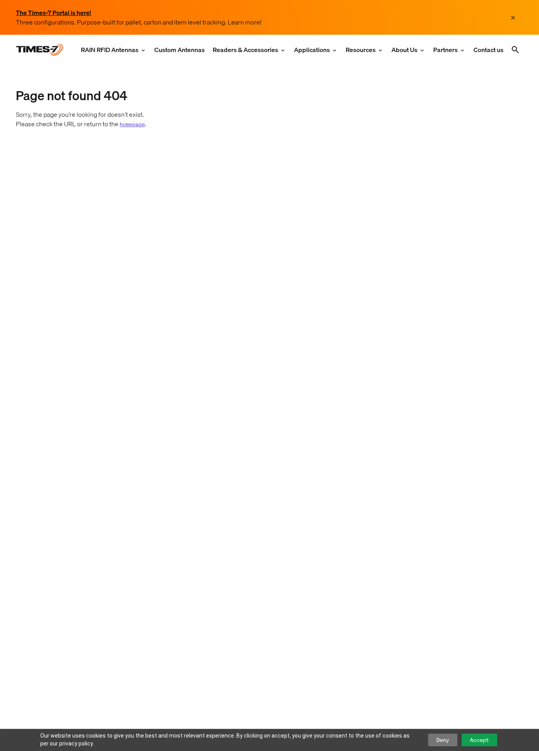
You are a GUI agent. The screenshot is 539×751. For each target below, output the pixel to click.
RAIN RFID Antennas (109, 50)
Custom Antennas (179, 50)
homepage (132, 124)
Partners (445, 50)
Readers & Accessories (245, 50)
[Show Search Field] (515, 50)
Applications (312, 50)
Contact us (488, 50)
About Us (404, 50)
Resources (361, 50)
